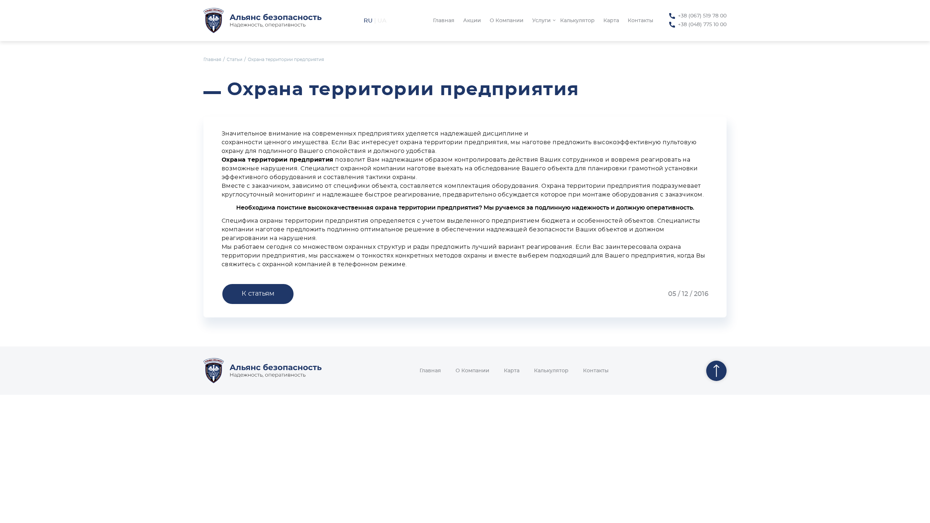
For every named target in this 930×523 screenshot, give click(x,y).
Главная (443, 20)
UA (382, 21)
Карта (611, 20)
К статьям (258, 294)
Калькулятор (577, 20)
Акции (472, 20)
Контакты (640, 20)
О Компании (506, 20)
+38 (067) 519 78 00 (702, 16)
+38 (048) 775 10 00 (702, 24)
